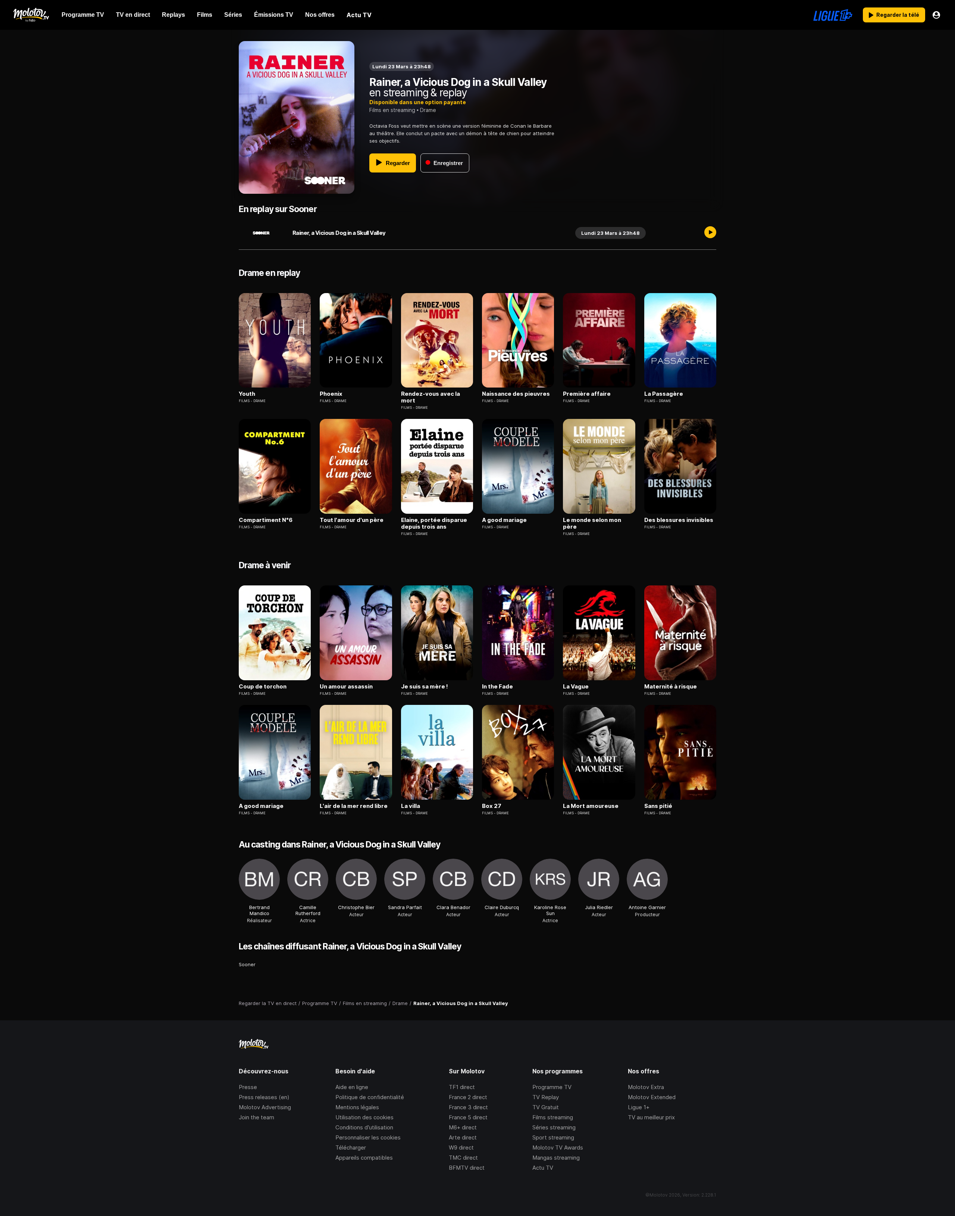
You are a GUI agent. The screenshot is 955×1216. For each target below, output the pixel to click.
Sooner (247, 964)
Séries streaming (554, 1127)
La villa (410, 806)
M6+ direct (463, 1127)
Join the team (256, 1117)
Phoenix (331, 394)
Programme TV (552, 1087)
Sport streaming (553, 1137)
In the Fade (497, 686)
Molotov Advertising (265, 1107)
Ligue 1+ (638, 1107)
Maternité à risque (670, 686)
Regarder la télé (897, 15)
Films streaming (552, 1117)
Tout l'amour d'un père (351, 520)
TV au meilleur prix (651, 1117)
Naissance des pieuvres (516, 394)
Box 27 (491, 806)
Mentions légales (357, 1107)
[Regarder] (710, 233)
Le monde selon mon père (592, 523)
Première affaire (587, 394)
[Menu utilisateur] (936, 15)
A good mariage (504, 520)
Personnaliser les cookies (368, 1137)
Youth (247, 394)
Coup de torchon (262, 686)
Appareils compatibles (364, 1157)
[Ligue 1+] (832, 15)
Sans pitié (658, 806)
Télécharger (350, 1147)
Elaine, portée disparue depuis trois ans (434, 523)
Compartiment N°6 (265, 520)
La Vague (576, 686)
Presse (248, 1087)
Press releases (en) (264, 1097)
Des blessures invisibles (678, 520)
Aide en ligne (351, 1087)
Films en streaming (392, 110)
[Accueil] (31, 14)
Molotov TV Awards (557, 1147)
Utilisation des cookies (364, 1117)
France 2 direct (468, 1097)
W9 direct (461, 1147)
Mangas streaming (556, 1157)
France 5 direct (468, 1117)
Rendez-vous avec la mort (430, 397)
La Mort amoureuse (591, 806)
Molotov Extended (652, 1097)
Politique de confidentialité (369, 1097)
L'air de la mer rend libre (354, 806)
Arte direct (463, 1137)
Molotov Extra (646, 1087)
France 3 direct (468, 1107)
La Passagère (663, 394)
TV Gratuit (545, 1107)
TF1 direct (462, 1087)
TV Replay (545, 1097)
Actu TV (542, 1167)
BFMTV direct (467, 1167)
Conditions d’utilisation (364, 1127)
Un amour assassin (346, 686)
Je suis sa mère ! (424, 686)
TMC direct (463, 1157)
